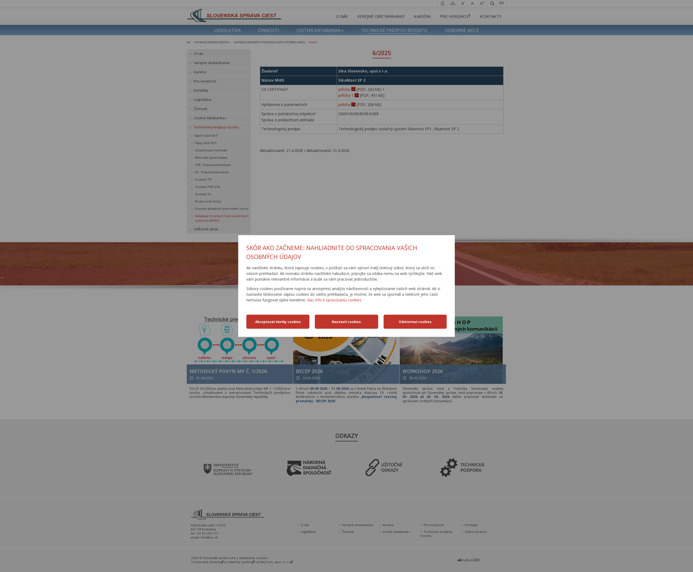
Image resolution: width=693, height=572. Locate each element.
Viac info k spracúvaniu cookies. (334, 299)
